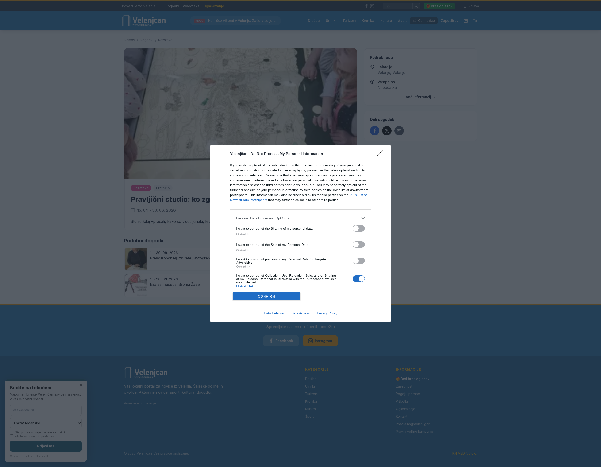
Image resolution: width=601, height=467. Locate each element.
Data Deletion (274, 313)
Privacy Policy (327, 313)
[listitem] (300, 218)
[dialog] (300, 233)
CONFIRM (266, 296)
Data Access (300, 313)
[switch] (359, 228)
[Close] (381, 154)
